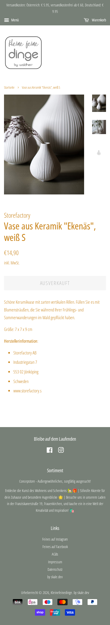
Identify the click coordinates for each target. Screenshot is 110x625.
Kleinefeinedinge (61, 592)
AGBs (55, 554)
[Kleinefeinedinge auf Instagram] (61, 451)
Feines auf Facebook (55, 546)
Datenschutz (55, 569)
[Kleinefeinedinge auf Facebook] (49, 451)
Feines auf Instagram (55, 539)
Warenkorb (98, 19)
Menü (14, 19)
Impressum (55, 561)
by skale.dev (55, 576)
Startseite (9, 87)
